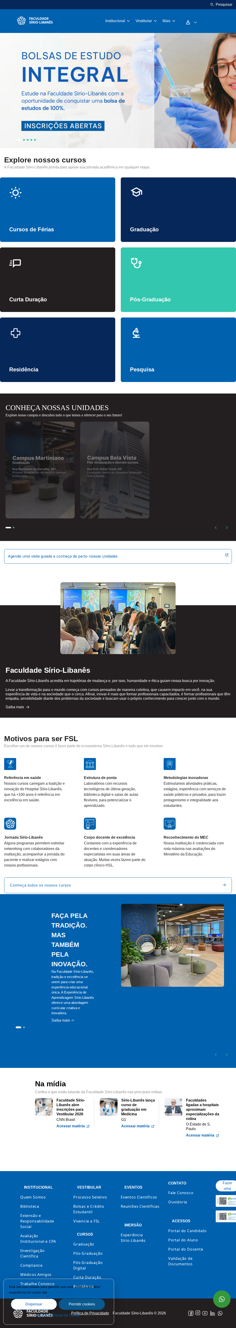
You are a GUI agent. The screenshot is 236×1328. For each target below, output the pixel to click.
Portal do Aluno (183, 1240)
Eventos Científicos (139, 1197)
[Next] (226, 527)
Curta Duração (87, 1277)
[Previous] (215, 527)
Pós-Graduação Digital (88, 1265)
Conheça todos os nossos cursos (40, 885)
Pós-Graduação (88, 1253)
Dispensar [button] (33, 1304)
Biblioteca (29, 1206)
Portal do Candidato (187, 1230)
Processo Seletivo (90, 1197)
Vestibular (144, 21)
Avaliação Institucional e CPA (38, 1238)
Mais (166, 21)
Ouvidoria (177, 1202)
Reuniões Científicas (140, 1206)
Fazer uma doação (227, 1188)
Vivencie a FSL (86, 1221)
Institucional (115, 21)
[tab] (18, 140)
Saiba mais (58, 1292)
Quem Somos (33, 1197)
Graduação (83, 1244)
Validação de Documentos (180, 1261)
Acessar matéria (70, 1126)
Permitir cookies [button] (82, 1304)
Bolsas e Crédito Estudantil (88, 1209)
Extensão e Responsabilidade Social (37, 1221)
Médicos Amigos (36, 1274)
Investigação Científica (32, 1253)
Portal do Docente (185, 1249)
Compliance (31, 1265)
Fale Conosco (181, 1192)
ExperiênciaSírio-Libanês (133, 1237)
